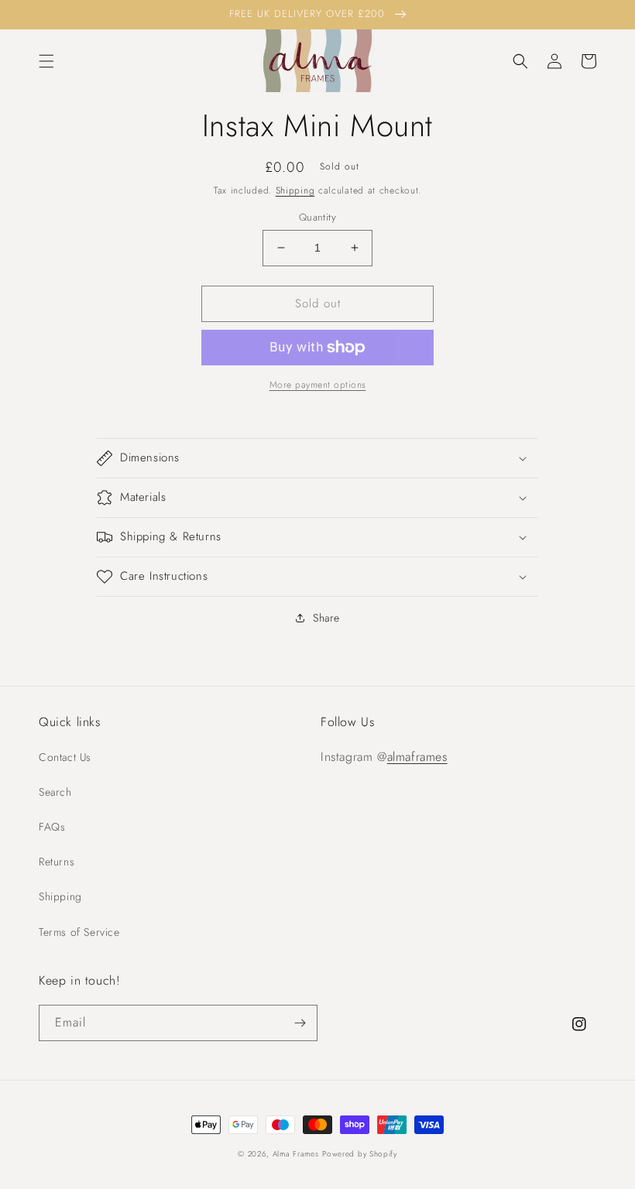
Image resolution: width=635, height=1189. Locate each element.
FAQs (52, 826)
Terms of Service (79, 932)
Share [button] (326, 617)
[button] (46, 61)
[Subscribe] (300, 1023)
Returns (56, 861)
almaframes (417, 757)
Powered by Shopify (359, 1154)
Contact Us (65, 757)
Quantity (317, 217)
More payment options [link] (317, 385)
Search (55, 792)
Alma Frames (296, 1154)
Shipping (295, 190)
